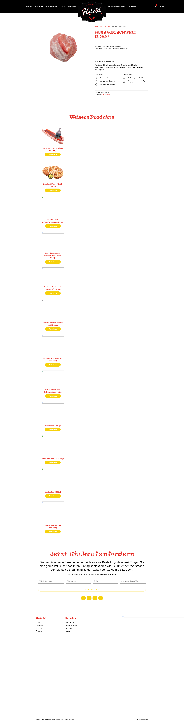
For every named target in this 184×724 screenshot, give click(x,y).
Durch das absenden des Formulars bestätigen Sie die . (92, 574)
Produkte (107, 26)
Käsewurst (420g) (53, 426)
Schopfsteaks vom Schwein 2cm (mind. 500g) (53, 255)
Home (96, 26)
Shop (101, 26)
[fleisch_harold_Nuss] (64, 47)
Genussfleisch (105, 94)
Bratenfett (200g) (53, 492)
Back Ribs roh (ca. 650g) (53, 459)
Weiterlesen (53, 154)
